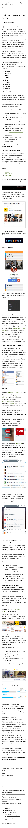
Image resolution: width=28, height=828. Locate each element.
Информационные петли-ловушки (11, 803)
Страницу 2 (12, 403)
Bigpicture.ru (8, 173)
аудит (3, 775)
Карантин (7, 808)
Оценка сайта (19, 768)
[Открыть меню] (2, 8)
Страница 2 (5, 397)
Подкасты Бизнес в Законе (12, 816)
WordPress (12, 823)
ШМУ (6, 819)
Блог (6, 806)
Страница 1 (18, 396)
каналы (7, 775)
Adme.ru (7, 172)
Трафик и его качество (16, 132)
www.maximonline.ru (13, 392)
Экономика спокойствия (9, 797)
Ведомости (19, 443)
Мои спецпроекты (10, 810)
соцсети (11, 775)
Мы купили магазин (10, 812)
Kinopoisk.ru (8, 175)
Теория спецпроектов (11, 818)
